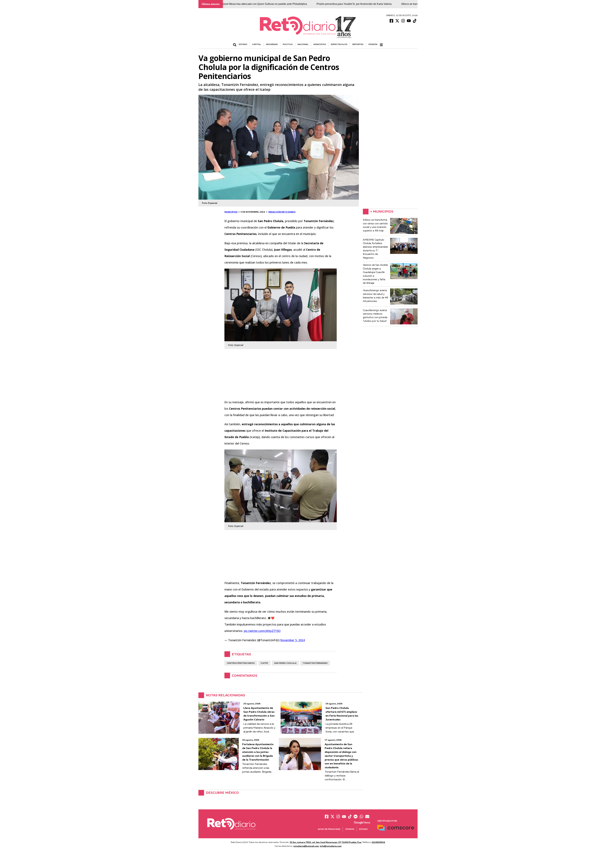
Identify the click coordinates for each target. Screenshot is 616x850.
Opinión (372, 44)
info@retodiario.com (331, 846)
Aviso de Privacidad (329, 829)
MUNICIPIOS (319, 44)
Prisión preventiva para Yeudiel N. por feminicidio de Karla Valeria (298, 4)
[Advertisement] (280, 373)
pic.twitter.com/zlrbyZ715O (262, 631)
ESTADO (243, 44)
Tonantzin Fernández (315, 663)
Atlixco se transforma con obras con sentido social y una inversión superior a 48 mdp (393, 4)
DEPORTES (357, 44)
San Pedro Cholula (285, 663)
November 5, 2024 (292, 640)
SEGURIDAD (272, 44)
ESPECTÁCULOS (339, 44)
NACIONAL (303, 44)
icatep (264, 663)
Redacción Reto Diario (281, 212)
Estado (363, 829)
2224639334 (378, 842)
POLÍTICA (288, 44)
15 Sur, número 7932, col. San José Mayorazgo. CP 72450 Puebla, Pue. (326, 842)
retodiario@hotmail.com (306, 846)
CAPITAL (256, 44)
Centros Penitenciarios (241, 663)
